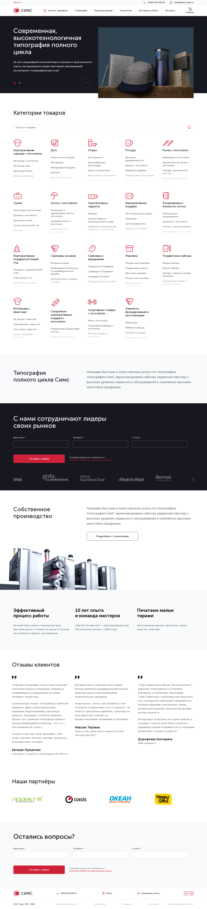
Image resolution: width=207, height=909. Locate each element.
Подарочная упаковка (137, 263)
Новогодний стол (22, 277)
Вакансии (127, 904)
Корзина (190, 12)
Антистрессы (132, 233)
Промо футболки (22, 171)
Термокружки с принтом (26, 324)
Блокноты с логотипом (175, 221)
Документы (100, 904)
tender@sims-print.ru (184, 2)
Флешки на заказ (60, 263)
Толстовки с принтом (25, 329)
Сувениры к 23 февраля (100, 271)
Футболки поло (21, 166)
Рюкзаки (17, 230)
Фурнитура (131, 322)
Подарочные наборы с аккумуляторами (175, 282)
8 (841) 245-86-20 (156, 2)
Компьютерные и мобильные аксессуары (101, 220)
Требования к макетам (66, 904)
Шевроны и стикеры (136, 337)
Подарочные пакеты (136, 268)
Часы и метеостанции (63, 157)
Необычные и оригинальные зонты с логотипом (63, 213)
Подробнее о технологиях (112, 536)
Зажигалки (131, 218)
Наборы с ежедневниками (177, 226)
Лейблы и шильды (135, 327)
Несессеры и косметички (27, 210)
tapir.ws (190, 904)
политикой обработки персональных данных (90, 460)
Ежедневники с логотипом (177, 231)
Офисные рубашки (23, 176)
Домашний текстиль (62, 177)
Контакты (154, 904)
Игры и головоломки (99, 170)
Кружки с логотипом (136, 165)
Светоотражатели (135, 223)
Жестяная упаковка (135, 273)
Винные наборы (171, 263)
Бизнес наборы (171, 268)
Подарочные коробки (137, 278)
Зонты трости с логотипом (59, 230)
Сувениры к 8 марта (99, 276)
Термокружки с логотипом (139, 175)
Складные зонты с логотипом (61, 222)
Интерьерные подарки (63, 167)
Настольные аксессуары (138, 213)
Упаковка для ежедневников (170, 215)
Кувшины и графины (135, 170)
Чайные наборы (133, 180)
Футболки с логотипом (26, 160)
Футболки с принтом (24, 319)
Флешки (92, 213)
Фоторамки (57, 162)
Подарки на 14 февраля (100, 266)
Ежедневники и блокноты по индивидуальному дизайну (64, 271)
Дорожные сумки (22, 220)
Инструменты (95, 157)
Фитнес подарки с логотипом (98, 335)
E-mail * (136, 437)
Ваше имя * (19, 437)
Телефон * (78, 437)
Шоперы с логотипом (25, 215)
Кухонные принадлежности (134, 159)
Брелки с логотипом (136, 228)
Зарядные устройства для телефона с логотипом (102, 228)
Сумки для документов (26, 225)
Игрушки (55, 172)
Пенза (16, 2)
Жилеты (17, 181)
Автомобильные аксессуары (96, 164)
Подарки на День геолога (101, 281)
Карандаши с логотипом (176, 157)
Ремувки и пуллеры (135, 332)
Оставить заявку (39, 458)
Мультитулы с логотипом (101, 175)
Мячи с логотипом (98, 320)
